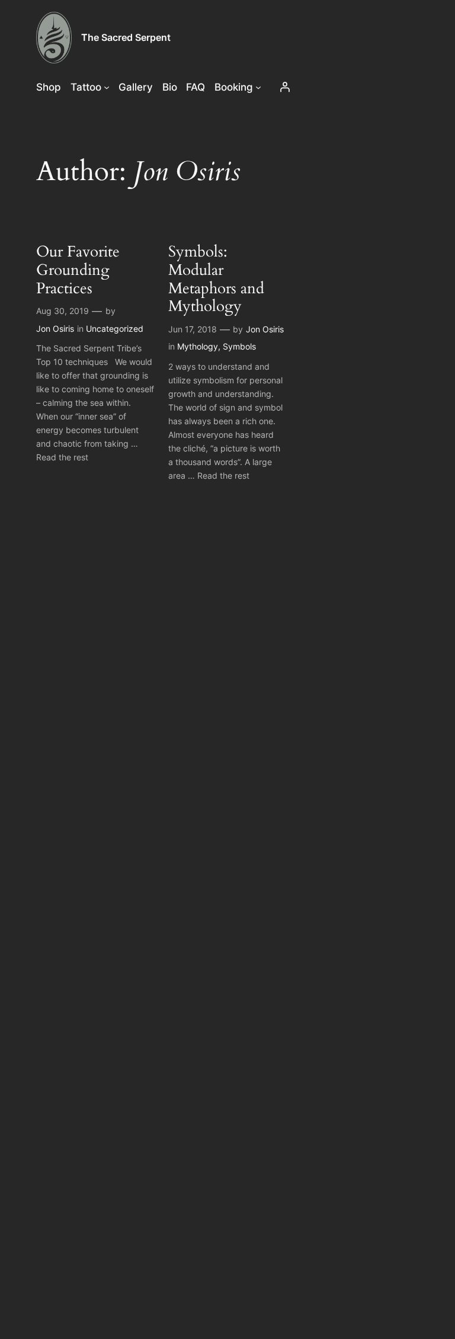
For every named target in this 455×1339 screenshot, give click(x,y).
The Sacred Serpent (126, 37)
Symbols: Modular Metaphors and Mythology (216, 279)
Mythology (197, 346)
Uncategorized (114, 328)
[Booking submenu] (258, 87)
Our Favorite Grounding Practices (78, 270)
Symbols (239, 346)
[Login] (285, 87)
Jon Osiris (55, 328)
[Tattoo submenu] (107, 87)
